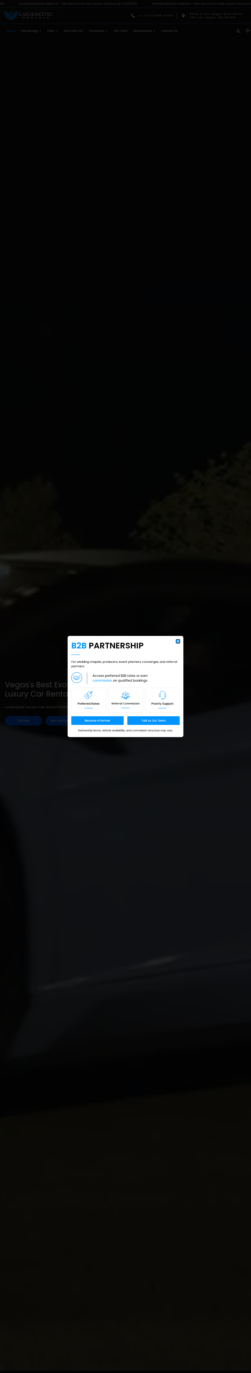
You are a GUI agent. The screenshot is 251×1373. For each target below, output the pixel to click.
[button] (178, 641)
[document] (125, 686)
